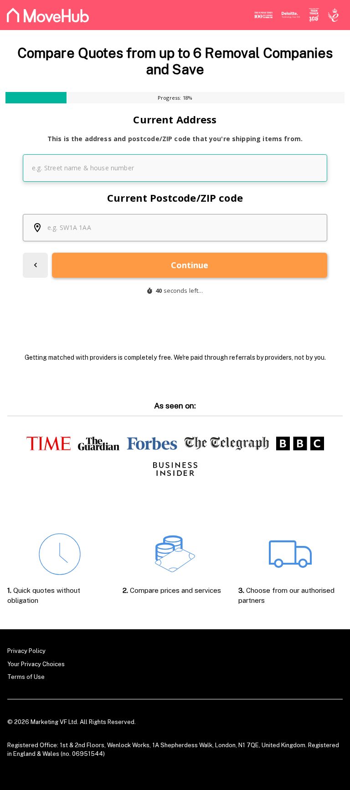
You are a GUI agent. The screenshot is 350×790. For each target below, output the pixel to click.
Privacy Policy (26, 650)
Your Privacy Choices (36, 664)
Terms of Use (26, 676)
